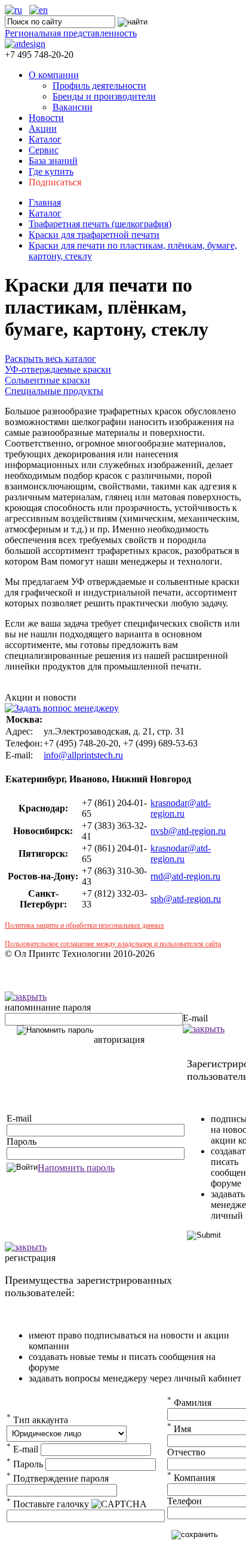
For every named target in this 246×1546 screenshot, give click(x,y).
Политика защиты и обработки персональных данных (84, 925)
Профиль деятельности (99, 85)
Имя (179, 1429)
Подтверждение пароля (58, 1478)
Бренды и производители (104, 96)
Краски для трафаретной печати (94, 235)
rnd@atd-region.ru (185, 876)
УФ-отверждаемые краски (58, 369)
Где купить (51, 171)
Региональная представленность (71, 33)
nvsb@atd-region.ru (188, 831)
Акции (43, 128)
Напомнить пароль (76, 1168)
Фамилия (189, 1403)
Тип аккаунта (37, 1420)
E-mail (195, 1018)
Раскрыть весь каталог (50, 359)
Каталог (45, 139)
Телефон (184, 1501)
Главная (45, 202)
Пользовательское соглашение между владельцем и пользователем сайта (113, 944)
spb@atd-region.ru (185, 899)
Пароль (21, 1141)
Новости (46, 118)
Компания (191, 1478)
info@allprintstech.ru (83, 755)
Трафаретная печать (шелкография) (100, 224)
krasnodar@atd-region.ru (180, 808)
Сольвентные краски (47, 380)
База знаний (53, 161)
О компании (54, 75)
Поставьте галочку (48, 1504)
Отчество (186, 1452)
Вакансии (73, 107)
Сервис (44, 150)
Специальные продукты (54, 391)
